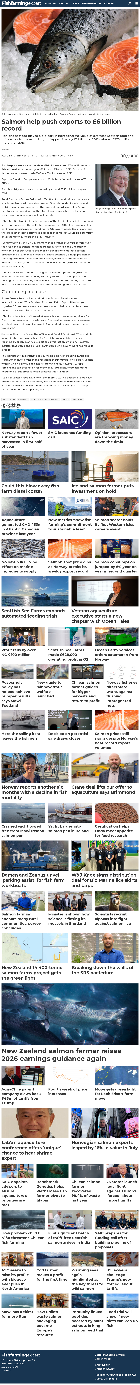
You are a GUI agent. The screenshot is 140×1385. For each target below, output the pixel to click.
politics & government (45, 399)
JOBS (76, 3)
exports (77, 399)
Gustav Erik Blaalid (106, 1378)
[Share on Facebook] (123, 156)
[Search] (129, 3)
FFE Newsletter (91, 3)
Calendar (109, 3)
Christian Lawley (105, 1368)
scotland (9, 399)
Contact (64, 3)
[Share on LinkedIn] (132, 156)
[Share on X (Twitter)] (127, 156)
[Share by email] (136, 156)
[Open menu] (136, 3)
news (66, 399)
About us (50, 3)
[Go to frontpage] (21, 3)
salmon (22, 399)
